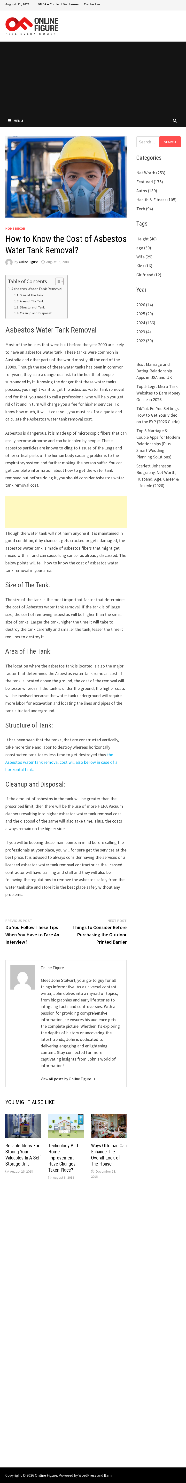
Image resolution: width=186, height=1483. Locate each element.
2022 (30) (144, 340)
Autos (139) (146, 190)
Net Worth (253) (150, 173)
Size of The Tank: (32, 295)
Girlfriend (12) (148, 275)
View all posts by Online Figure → (68, 1078)
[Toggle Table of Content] (57, 281)
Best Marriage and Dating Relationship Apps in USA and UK (154, 370)
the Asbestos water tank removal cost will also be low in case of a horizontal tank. (61, 762)
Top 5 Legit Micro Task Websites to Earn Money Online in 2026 (158, 393)
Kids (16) (144, 266)
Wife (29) (144, 257)
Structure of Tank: (33, 307)
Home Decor (15, 228)
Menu (18, 120)
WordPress (87, 1475)
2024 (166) (145, 322)
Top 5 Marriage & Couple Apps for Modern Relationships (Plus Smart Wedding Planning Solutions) (158, 444)
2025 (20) (144, 313)
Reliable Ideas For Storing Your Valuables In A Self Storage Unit (23, 1155)
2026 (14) (144, 304)
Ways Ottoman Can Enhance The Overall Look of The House (109, 1155)
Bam (108, 1475)
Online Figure (28, 262)
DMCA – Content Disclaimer (58, 4)
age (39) (143, 248)
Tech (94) (144, 208)
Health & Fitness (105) (156, 199)
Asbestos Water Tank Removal (36, 288)
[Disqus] (66, 1256)
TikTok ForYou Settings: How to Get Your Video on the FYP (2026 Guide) (158, 415)
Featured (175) (149, 181)
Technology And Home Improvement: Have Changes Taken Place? (63, 1158)
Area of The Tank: (32, 301)
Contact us (92, 4)
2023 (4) (143, 331)
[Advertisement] (93, 78)
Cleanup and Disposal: (36, 313)
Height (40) (146, 239)
